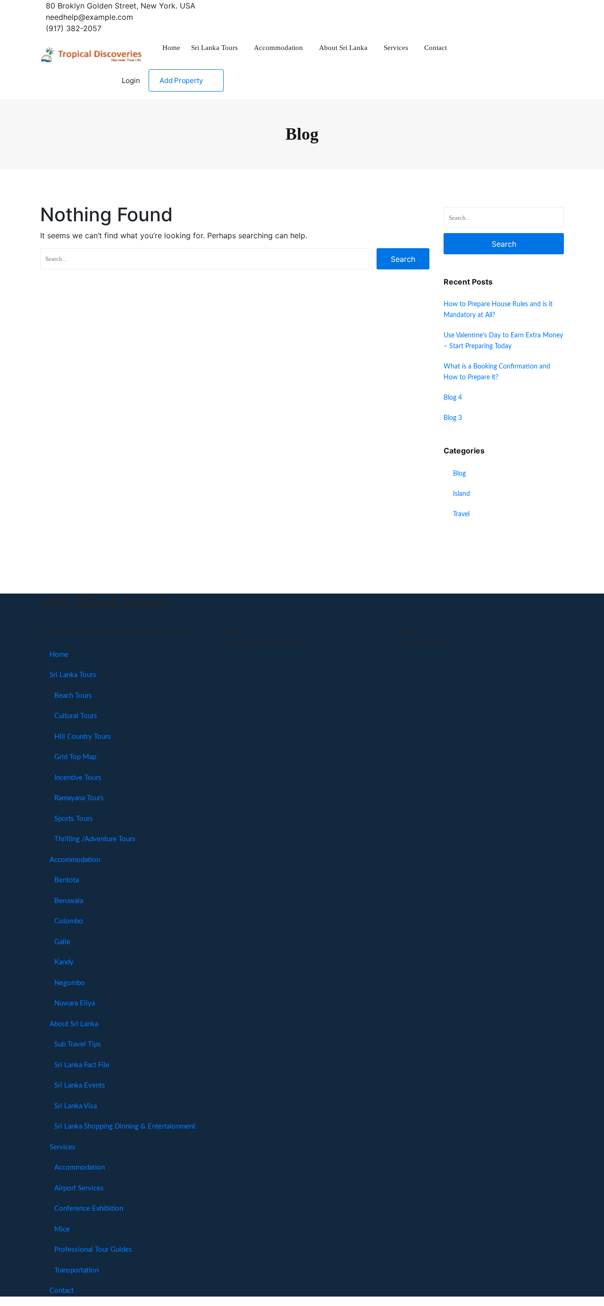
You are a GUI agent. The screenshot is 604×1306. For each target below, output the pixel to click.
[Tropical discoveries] (92, 51)
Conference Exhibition (88, 1208)
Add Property (180, 80)
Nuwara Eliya (74, 1003)
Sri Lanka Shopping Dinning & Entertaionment (124, 1126)
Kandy (64, 962)
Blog (459, 473)
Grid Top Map (75, 757)
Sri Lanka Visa (75, 1106)
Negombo (69, 983)
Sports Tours (73, 818)
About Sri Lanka (343, 47)
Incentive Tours (77, 777)
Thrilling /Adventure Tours (94, 839)
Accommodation (278, 47)
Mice (62, 1229)
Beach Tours (73, 695)
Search (403, 259)
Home (171, 47)
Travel (461, 514)
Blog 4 (453, 397)
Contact (435, 47)
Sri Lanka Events (79, 1085)
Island (461, 494)
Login (131, 80)
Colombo (68, 921)
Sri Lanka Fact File (81, 1065)
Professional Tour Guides (93, 1249)
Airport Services (79, 1188)
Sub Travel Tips (77, 1044)
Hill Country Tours (82, 736)
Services (396, 47)
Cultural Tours (75, 716)
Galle (62, 942)
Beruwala (68, 900)
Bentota (66, 880)
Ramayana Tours (79, 798)
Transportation (76, 1270)
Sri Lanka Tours (214, 47)
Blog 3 (453, 418)
